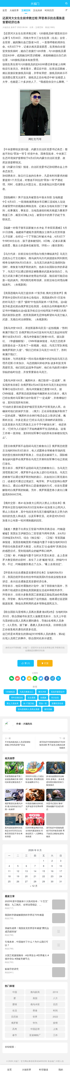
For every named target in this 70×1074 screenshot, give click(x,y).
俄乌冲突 (42, 691)
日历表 (14, 1016)
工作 (55, 1035)
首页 (4, 10)
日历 (55, 1004)
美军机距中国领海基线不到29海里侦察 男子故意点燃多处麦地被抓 (52, 744)
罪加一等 (43, 703)
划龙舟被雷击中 (58, 691)
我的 (60, 1069)
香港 (35, 1010)
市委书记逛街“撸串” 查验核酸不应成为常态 (55, 806)
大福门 (35, 3)
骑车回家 (48, 709)
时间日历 (49, 10)
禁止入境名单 (12, 703)
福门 (54, 1061)
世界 (35, 1016)
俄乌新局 (35, 992)
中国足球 (35, 1028)
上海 (55, 1028)
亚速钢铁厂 (35, 1035)
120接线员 (10, 691)
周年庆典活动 (17, 697)
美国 (35, 998)
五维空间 (25, 10)
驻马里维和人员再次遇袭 (28, 709)
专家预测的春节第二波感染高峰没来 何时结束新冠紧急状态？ (14, 779)
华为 (35, 1022)
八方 (55, 998)
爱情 (14, 1004)
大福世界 (14, 10)
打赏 (45, 663)
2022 (55, 1016)
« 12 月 (33, 885)
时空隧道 (43, 1069)
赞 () (26, 663)
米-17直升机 (28, 703)
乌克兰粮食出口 (26, 691)
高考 (14, 1028)
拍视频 (43, 697)
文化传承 (37, 10)
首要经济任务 (57, 703)
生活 (14, 1010)
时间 (55, 1010)
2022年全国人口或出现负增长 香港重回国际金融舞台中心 (35, 779)
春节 (14, 1035)
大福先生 (27, 723)
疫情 (55, 1022)
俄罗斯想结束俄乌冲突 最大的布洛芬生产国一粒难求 (14, 806)
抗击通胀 (31, 697)
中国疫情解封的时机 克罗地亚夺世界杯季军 (34, 806)
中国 (14, 992)
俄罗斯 (14, 1022)
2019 (55, 992)
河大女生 (55, 697)
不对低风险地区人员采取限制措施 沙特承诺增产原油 (17, 743)
